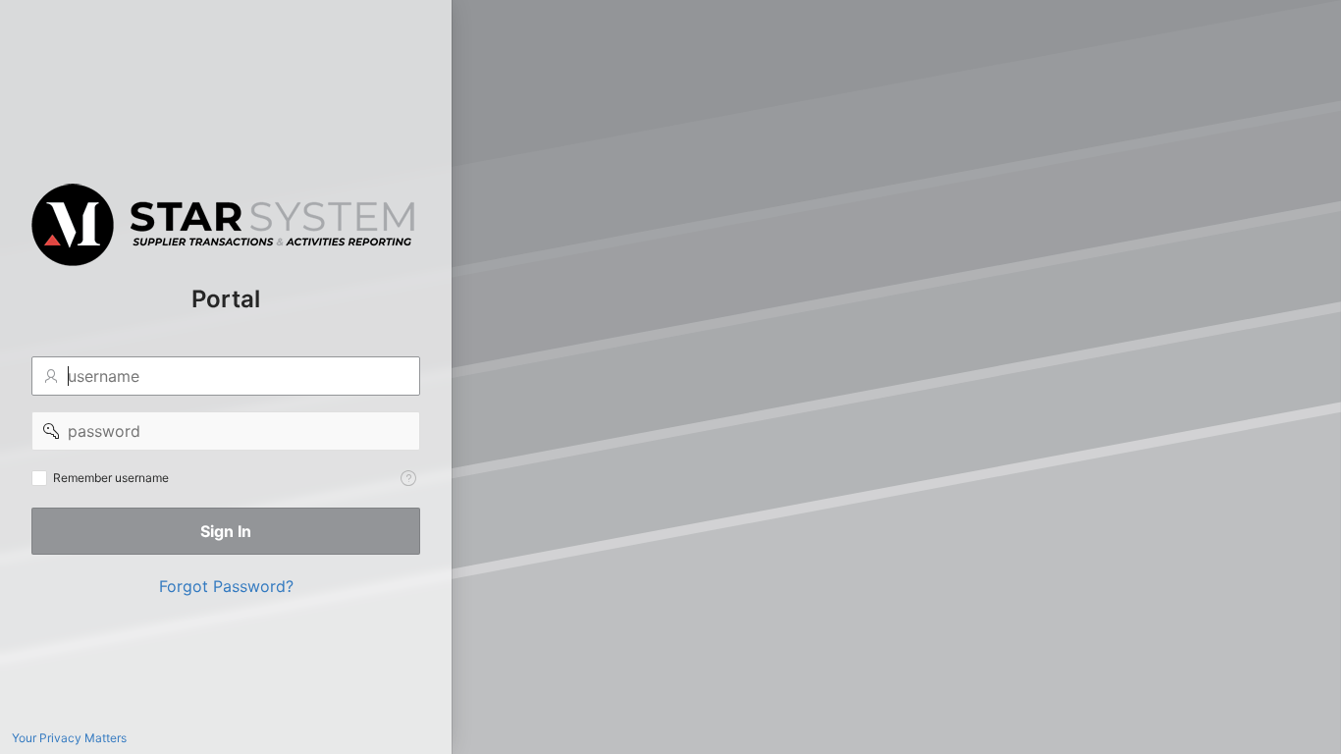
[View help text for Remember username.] (408, 478)
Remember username (111, 477)
